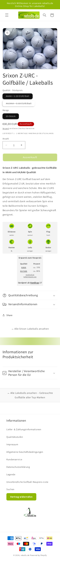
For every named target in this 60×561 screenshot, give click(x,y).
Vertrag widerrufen (21, 496)
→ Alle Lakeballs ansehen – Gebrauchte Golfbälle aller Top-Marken (30, 395)
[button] (6, 15)
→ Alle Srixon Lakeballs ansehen (30, 328)
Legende (10, 474)
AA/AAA (23, 271)
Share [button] (9, 315)
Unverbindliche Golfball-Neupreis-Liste (27, 481)
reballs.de (25, 555)
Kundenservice (14, 459)
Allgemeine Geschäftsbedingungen (24, 451)
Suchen (10, 489)
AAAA (23, 268)
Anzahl (6, 138)
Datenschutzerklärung (18, 466)
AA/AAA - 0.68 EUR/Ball (20, 104)
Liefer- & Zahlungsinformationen (23, 429)
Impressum (12, 444)
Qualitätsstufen (14, 436)
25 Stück (12, 116)
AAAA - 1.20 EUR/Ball (19, 96)
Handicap (34, 283)
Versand (6, 128)
